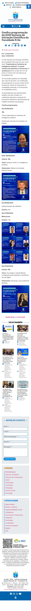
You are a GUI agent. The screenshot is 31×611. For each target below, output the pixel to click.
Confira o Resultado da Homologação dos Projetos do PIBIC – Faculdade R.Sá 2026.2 (8, 337)
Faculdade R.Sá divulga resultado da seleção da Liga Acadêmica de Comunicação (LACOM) (22, 393)
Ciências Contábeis (7, 367)
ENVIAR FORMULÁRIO (10, 459)
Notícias (6, 343)
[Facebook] (13, 26)
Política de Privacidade (20, 589)
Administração (8, 365)
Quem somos (9, 504)
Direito (6, 370)
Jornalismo (7, 373)
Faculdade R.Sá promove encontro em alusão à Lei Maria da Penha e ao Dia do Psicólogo (22, 337)
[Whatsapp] (17, 26)
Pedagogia (7, 375)
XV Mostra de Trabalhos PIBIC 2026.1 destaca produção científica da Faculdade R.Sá (7, 393)
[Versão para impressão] (2, 50)
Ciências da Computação (7, 369)
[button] (28, 26)
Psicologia (22, 344)
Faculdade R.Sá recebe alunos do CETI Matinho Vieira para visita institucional (8, 360)
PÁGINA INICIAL (10, 317)
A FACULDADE (21, 317)
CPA (6, 531)
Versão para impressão (11, 50)
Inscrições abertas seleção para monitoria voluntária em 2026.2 (22, 360)
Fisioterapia (7, 372)
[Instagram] (15, 26)
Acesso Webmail (8, 589)
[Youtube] (19, 26)
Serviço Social (23, 345)
